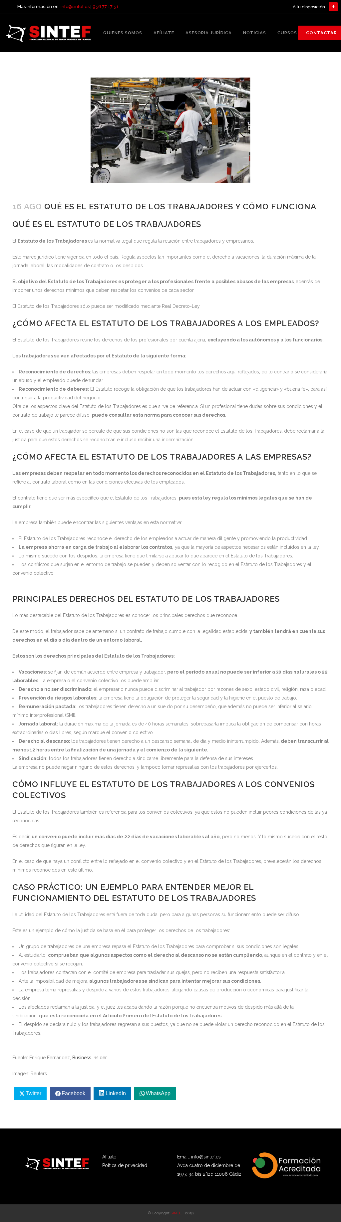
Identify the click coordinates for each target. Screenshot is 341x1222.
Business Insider (89, 1057)
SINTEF (177, 1213)
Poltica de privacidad (124, 1165)
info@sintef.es (75, 6)
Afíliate (109, 1156)
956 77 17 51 (106, 6)
